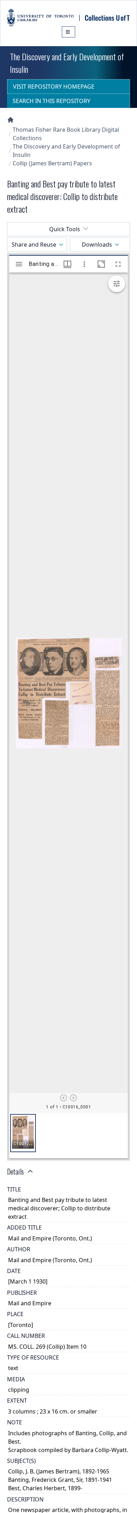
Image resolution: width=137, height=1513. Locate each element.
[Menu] (68, 31)
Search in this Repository (51, 101)
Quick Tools (64, 229)
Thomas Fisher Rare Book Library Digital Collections (66, 134)
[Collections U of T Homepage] (10, 119)
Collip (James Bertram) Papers (52, 163)
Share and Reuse (34, 244)
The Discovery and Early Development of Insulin (66, 151)
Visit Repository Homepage (53, 86)
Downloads (97, 244)
